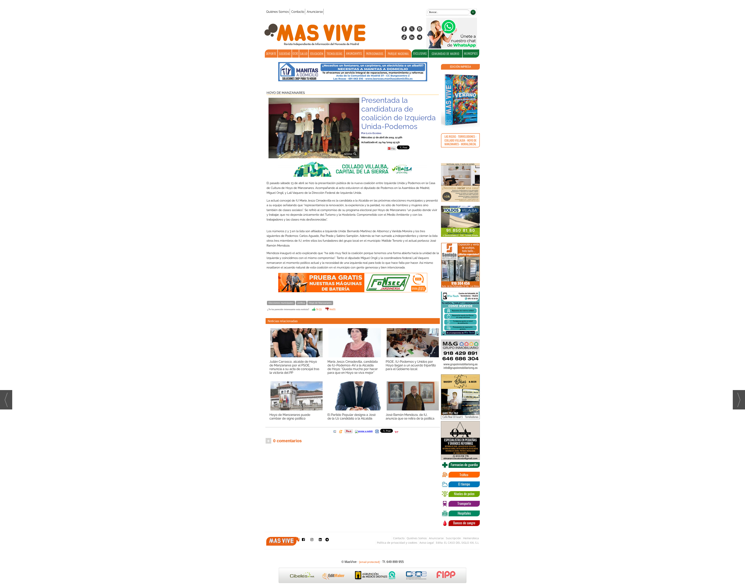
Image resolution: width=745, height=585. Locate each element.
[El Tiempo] (460, 484)
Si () (318, 309)
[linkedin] (412, 38)
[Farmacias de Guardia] (460, 465)
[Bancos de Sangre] (460, 523)
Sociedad (284, 53)
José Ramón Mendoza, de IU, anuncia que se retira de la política (410, 416)
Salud (304, 53)
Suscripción (453, 538)
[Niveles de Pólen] (460, 494)
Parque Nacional (398, 53)
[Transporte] (460, 504)
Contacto (297, 12)
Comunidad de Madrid (445, 53)
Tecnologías (334, 53)
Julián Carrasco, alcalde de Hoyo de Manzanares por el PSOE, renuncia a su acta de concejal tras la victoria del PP (294, 367)
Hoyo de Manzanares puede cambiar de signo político (289, 416)
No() (332, 309)
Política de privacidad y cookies (397, 542)
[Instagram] (420, 30)
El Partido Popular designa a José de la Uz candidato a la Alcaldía (351, 416)
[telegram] (420, 38)
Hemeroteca (471, 538)
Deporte (271, 53)
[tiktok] (404, 38)
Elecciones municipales (281, 303)
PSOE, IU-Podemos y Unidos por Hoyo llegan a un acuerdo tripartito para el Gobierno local (411, 365)
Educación (316, 53)
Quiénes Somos (277, 12)
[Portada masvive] (460, 100)
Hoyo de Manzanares (286, 93)
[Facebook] (404, 30)
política (301, 303)
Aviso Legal (426, 542)
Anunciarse (315, 12)
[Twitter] (412, 30)
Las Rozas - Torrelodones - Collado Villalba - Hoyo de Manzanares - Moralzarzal (460, 140)
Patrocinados (374, 53)
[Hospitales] (460, 513)
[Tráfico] (460, 475)
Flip (393, 148)
